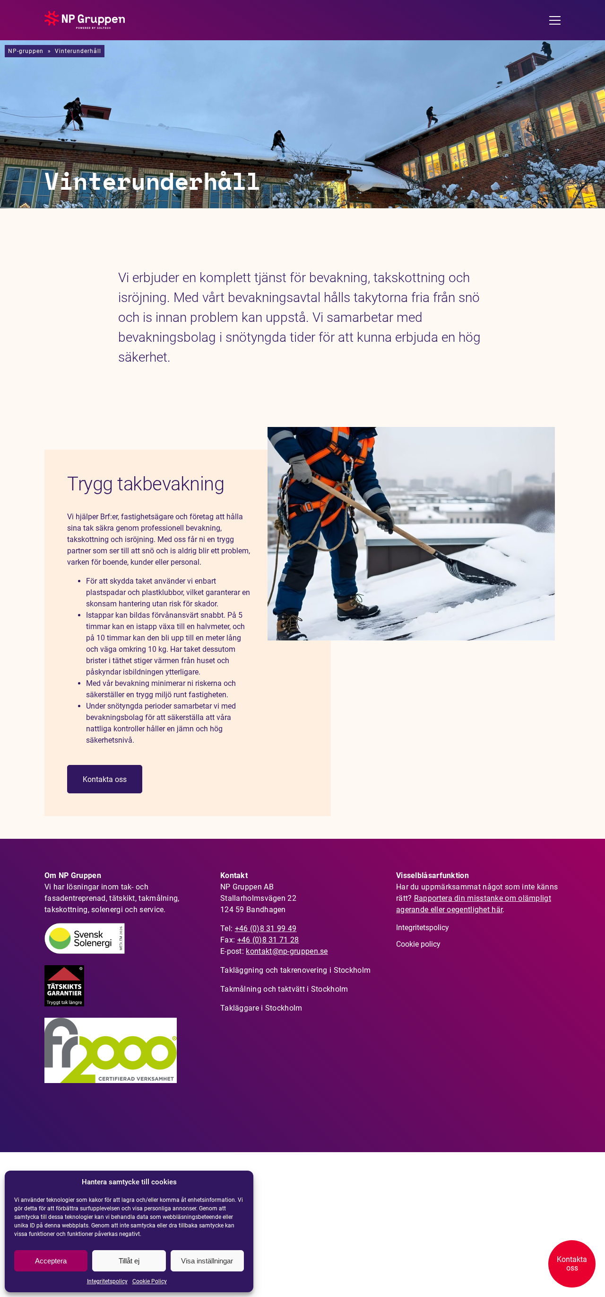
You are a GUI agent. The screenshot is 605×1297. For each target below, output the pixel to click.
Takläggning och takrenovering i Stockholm (295, 970)
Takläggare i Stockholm (261, 1008)
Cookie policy (418, 944)
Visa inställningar (207, 1261)
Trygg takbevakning (145, 484)
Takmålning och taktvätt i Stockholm (284, 989)
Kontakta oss (105, 779)
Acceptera (51, 1261)
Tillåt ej (129, 1261)
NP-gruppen (25, 51)
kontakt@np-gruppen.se (287, 951)
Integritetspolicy (107, 1281)
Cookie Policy (149, 1281)
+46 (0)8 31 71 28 (268, 939)
